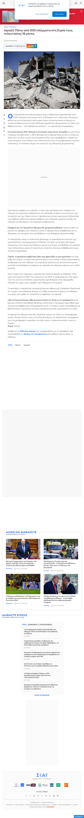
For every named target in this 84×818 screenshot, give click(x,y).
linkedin (34, 795)
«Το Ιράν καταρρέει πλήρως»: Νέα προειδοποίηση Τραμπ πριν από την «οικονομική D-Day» (37, 675)
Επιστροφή (78, 804)
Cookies (54, 804)
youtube (53, 795)
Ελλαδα (46, 570)
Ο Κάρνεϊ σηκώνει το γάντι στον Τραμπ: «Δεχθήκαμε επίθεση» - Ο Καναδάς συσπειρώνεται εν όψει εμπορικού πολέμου (60, 599)
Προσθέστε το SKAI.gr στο (19, 46)
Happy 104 (66, 785)
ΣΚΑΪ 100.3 (22, 785)
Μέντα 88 (58, 785)
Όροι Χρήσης (19, 804)
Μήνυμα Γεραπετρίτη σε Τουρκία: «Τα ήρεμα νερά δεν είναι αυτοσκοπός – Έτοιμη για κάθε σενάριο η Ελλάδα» (21, 563)
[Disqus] (42, 379)
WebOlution (51, 807)
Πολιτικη (9, 568)
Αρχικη (6, 27)
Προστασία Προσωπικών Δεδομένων (38, 804)
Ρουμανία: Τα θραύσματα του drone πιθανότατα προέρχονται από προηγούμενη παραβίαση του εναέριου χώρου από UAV (42, 654)
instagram (38, 795)
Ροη (24, 625)
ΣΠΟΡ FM (31, 785)
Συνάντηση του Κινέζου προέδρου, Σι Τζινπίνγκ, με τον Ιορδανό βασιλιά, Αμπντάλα (41, 665)
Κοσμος (46, 605)
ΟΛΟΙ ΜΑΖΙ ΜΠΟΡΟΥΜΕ (42, 786)
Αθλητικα (9, 603)
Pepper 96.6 (51, 785)
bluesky (45, 795)
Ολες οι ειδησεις (42, 695)
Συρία (18, 345)
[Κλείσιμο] (81, 11)
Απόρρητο (79, 816)
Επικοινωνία (48, 779)
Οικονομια (12, 27)
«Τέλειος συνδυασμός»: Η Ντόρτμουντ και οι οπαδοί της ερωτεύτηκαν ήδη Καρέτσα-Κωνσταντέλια (23, 598)
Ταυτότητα (9, 804)
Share (4, 135)
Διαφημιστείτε (37, 779)
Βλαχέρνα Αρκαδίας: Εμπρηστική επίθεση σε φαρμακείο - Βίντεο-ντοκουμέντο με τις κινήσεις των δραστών (41, 687)
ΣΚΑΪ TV (16, 785)
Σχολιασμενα (45, 625)
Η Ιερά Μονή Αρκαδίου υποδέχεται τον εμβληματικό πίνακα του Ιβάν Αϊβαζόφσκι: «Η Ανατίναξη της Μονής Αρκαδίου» (41, 643)
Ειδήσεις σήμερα (28, 331)
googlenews (57, 795)
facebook (4, 115)
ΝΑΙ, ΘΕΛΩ (59, 14)
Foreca (75, 804)
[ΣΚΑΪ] (42, 775)
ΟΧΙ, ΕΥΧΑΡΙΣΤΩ (42, 14)
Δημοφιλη (33, 625)
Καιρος (76, 3)
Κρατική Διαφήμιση (65, 804)
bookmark (4, 131)
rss (49, 795)
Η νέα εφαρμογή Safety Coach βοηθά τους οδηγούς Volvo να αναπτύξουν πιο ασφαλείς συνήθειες (41, 631)
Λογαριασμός (80, 3)
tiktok (42, 795)
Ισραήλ (27, 345)
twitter (4, 119)
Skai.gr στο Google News (35, 334)
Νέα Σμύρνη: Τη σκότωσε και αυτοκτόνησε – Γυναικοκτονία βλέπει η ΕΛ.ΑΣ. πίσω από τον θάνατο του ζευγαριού (59, 564)
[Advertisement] (42, 514)
